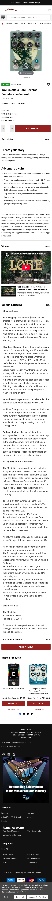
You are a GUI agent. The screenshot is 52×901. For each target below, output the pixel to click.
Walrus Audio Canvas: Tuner (13, 689)
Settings (7, 897)
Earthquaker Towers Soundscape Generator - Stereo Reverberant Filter (38, 691)
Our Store (31, 813)
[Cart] (49, 10)
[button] (26, 780)
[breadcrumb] (2, 23)
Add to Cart (33, 128)
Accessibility (32, 862)
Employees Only (33, 858)
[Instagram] (14, 754)
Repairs (4, 821)
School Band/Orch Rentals (11, 817)
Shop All (4, 849)
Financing (6, 862)
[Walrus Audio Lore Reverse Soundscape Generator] (22, 77)
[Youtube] (3, 754)
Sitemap (30, 817)
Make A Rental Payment (12, 835)
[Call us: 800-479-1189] (45, 10)
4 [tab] (32, 714)
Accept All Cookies (37, 897)
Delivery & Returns (10, 858)
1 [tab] (20, 714)
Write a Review (7, 99)
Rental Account (33, 854)
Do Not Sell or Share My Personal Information (22, 872)
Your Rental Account (11, 831)
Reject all (20, 897)
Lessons (4, 813)
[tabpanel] (13, 687)
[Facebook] (9, 754)
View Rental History (34, 831)
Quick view (15, 709)
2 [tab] (24, 714)
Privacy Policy (8, 854)
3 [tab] (28, 714)
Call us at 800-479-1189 (10, 746)
